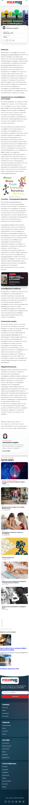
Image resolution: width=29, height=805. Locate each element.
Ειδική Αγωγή (21, 18)
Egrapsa (4, 786)
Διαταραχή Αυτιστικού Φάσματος (9, 18)
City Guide (5, 784)
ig (16, 801)
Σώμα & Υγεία (5, 748)
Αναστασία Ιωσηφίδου (10, 442)
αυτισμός (14, 61)
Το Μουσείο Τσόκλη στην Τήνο (9, 668)
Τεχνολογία (5, 769)
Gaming (4, 734)
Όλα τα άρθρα (6, 450)
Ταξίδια (4, 778)
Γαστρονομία (5, 743)
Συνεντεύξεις (5, 716)
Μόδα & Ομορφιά (6, 746)
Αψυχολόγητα (5, 757)
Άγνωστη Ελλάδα (6, 781)
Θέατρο (4, 728)
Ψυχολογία (5, 754)
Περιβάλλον (5, 772)
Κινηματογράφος (6, 725)
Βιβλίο (4, 710)
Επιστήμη (4, 766)
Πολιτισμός (5, 707)
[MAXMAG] (14, 3)
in (10, 40)
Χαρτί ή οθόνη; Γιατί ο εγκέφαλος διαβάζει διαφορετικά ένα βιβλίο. (13, 649)
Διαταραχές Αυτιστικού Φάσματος (10, 54)
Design (4, 751)
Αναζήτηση (15, 696)
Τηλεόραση (5, 731)
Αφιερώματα (5, 713)
